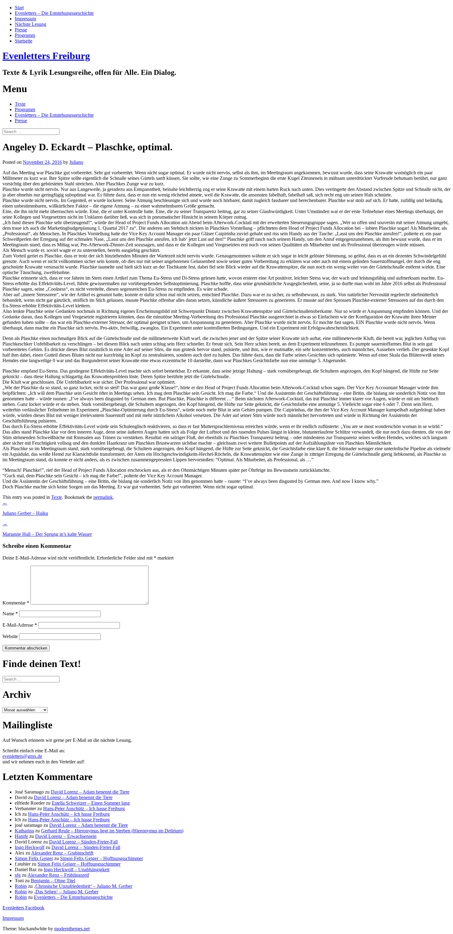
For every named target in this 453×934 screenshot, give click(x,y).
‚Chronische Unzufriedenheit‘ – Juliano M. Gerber (83, 886)
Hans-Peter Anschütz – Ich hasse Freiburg (84, 808)
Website (10, 636)
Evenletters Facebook (23, 907)
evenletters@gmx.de (22, 756)
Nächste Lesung (30, 24)
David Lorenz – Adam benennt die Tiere (90, 792)
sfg (18, 875)
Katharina (24, 830)
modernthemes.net (72, 928)
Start (19, 7)
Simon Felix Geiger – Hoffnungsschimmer (101, 858)
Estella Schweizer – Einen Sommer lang (91, 803)
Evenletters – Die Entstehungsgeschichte (54, 13)
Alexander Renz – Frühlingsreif (58, 875)
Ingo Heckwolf (29, 847)
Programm (25, 35)
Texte (20, 104)
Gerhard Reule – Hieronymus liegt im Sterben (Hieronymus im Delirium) (112, 830)
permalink (103, 497)
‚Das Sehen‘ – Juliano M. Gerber (66, 891)
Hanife (21, 836)
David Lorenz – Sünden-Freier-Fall (83, 841)
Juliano (76, 162)
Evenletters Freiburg (46, 55)
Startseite (23, 40)
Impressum (25, 18)
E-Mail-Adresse (19, 625)
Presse (21, 29)
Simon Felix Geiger (34, 858)
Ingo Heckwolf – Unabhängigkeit (76, 869)
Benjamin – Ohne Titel (53, 880)
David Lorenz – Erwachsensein (65, 836)
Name (10, 613)
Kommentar (15, 602)
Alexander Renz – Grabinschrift (62, 852)
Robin (21, 886)
